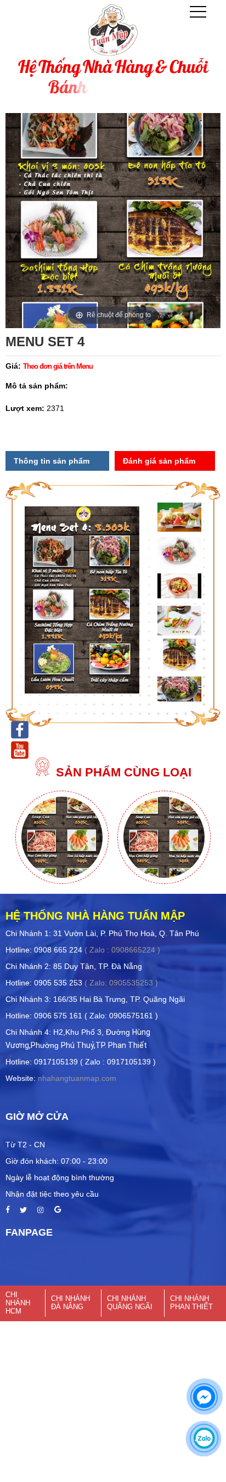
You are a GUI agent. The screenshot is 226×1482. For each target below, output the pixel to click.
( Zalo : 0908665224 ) (122, 949)
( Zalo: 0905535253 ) (121, 982)
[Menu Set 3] (164, 881)
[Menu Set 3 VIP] (62, 881)
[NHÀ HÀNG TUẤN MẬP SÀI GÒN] (20, 728)
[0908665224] (204, 1438)
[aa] (7, 1210)
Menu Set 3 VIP (62, 827)
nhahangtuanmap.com (77, 1078)
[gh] (23, 1210)
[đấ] (40, 1210)
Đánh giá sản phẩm (159, 461)
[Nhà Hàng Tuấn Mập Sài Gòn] (20, 749)
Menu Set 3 (163, 827)
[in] (57, 1210)
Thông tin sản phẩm (51, 461)
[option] (62, 838)
